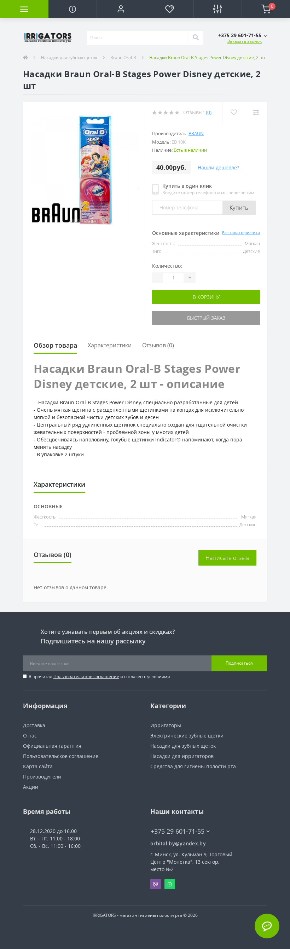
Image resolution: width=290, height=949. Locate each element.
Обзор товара (55, 345)
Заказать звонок (244, 41)
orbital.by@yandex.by (178, 843)
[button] (121, 9)
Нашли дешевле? (218, 167)
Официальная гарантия (52, 745)
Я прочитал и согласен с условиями (99, 676)
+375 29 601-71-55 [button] (177, 831)
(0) (208, 112)
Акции (30, 786)
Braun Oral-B (123, 57)
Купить (239, 208)
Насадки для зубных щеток (69, 57)
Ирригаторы (165, 725)
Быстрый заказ (206, 317)
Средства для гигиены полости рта (193, 766)
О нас (30, 735)
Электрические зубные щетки (187, 735)
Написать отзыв (227, 558)
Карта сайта (38, 766)
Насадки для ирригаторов (182, 756)
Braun (196, 133)
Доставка (34, 725)
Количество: (167, 265)
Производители (42, 776)
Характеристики (110, 345)
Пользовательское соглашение (86, 676)
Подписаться (239, 663)
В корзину (206, 297)
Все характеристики (241, 232)
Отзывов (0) (158, 345)
